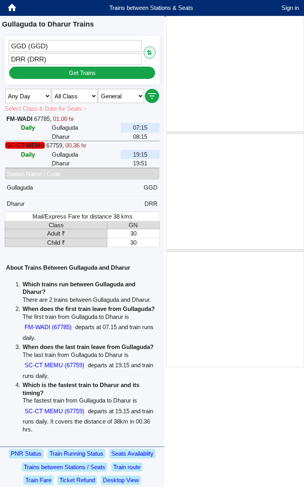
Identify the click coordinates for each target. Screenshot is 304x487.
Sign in (290, 7)
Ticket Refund (77, 480)
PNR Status (26, 453)
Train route (127, 467)
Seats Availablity (132, 453)
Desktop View (121, 480)
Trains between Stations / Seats (64, 467)
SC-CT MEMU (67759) (54, 365)
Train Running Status (76, 453)
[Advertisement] (235, 73)
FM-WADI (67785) (48, 327)
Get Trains (82, 72)
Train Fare (38, 480)
